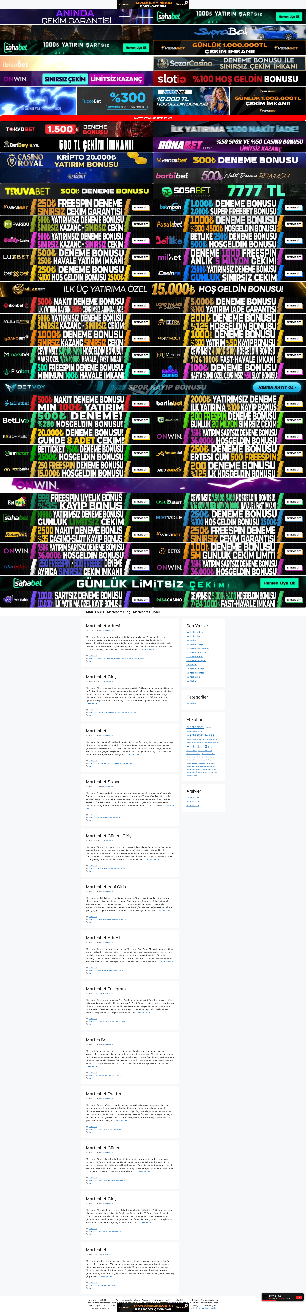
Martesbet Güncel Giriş (108, 835)
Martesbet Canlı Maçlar (98, 712)
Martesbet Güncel (103, 1147)
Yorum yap (93, 661)
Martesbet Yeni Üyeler (113, 1129)
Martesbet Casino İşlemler (99, 1180)
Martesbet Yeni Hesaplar (113, 970)
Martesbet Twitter (103, 1093)
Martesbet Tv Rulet (129, 712)
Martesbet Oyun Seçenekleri (100, 919)
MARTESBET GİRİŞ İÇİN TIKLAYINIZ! (153, 118)
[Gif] (153, 289)
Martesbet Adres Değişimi (99, 658)
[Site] (76, 207)
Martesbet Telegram (106, 988)
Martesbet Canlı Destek (98, 1231)
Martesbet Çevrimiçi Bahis (108, 763)
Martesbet (93, 656)
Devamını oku (147, 649)
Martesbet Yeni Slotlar (117, 868)
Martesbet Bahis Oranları (99, 817)
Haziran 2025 (192, 805)
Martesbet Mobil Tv (128, 763)
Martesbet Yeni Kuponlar (116, 1021)
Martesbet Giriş (101, 676)
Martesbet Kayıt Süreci (107, 1285)
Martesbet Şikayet (104, 781)
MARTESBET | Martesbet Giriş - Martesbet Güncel (123, 612)
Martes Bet (97, 1039)
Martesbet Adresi (103, 625)
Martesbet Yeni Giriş (106, 886)
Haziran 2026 (192, 801)
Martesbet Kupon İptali (134, 658)
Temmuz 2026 (193, 797)
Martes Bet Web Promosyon (109, 1075)
